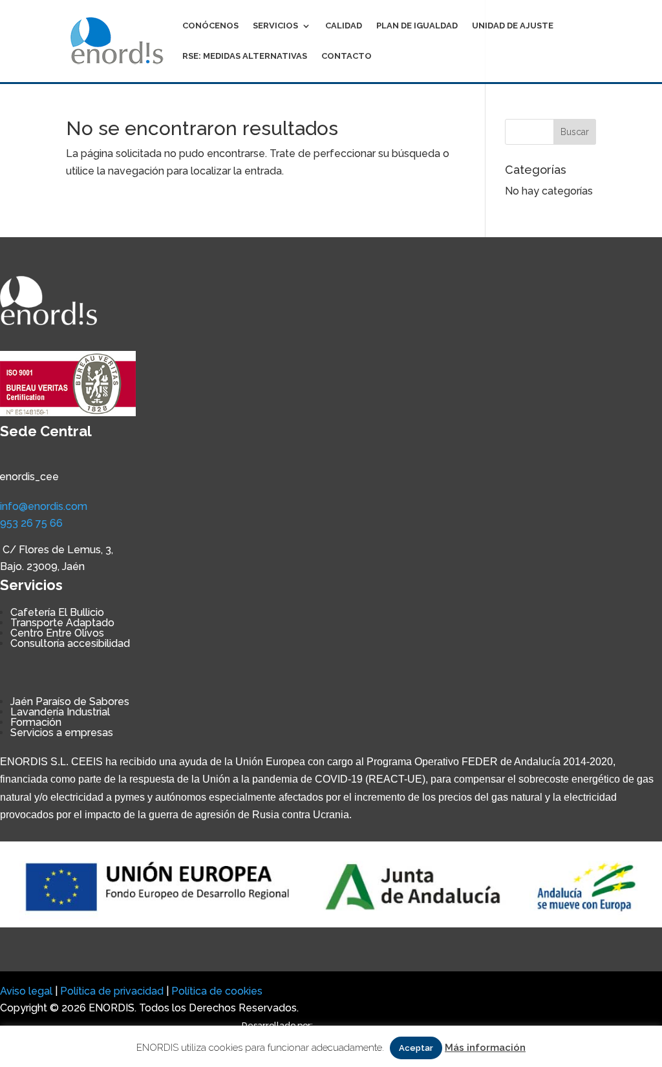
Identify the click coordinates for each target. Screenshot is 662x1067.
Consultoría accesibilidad (70, 643)
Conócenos (210, 25)
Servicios (275, 25)
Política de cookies (216, 991)
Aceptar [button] (416, 1048)
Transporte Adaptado (62, 623)
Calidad (343, 25)
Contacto (346, 56)
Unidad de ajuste (512, 25)
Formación (35, 722)
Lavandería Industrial (60, 712)
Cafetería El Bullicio (57, 612)
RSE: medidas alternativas (244, 56)
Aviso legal (26, 991)
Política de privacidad (112, 991)
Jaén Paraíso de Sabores (69, 701)
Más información (485, 1047)
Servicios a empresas (61, 732)
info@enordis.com (43, 506)
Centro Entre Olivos (57, 633)
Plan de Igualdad (417, 25)
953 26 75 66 (31, 523)
